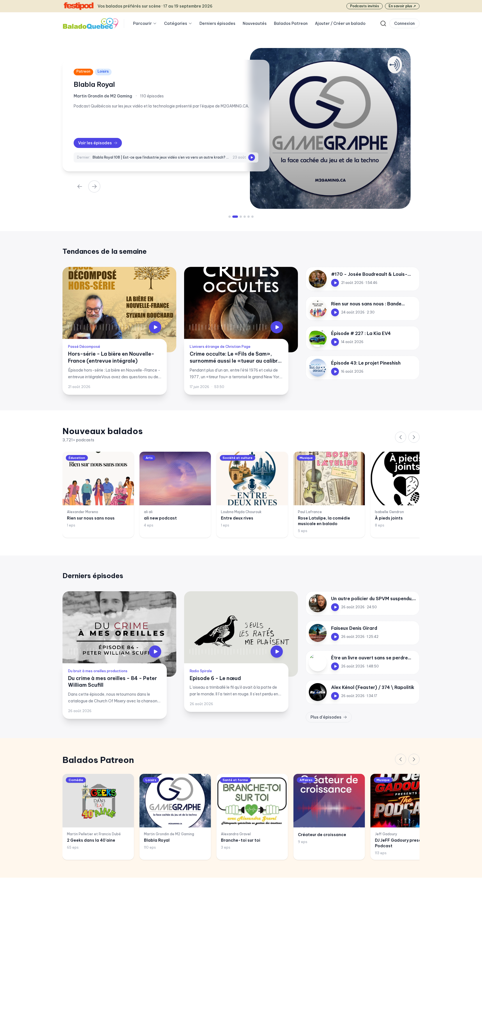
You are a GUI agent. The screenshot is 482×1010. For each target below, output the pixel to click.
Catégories (175, 23)
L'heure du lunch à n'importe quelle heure (141, 84)
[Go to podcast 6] (252, 217)
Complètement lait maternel (117, 157)
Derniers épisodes (217, 23)
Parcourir (142, 23)
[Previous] (400, 437)
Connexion (404, 23)
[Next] (94, 186)
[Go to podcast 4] (245, 217)
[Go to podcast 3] (239, 217)
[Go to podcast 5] (248, 217)
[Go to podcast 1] (229, 217)
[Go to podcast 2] (233, 217)
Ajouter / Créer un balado (340, 23)
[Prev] (80, 186)
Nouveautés (255, 23)
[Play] (251, 157)
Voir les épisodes (95, 142)
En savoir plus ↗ (402, 6)
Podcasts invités (364, 6)
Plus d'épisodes (325, 717)
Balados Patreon (291, 23)
